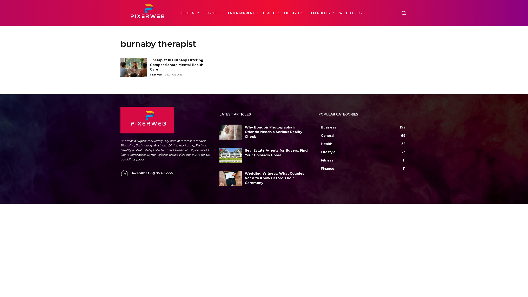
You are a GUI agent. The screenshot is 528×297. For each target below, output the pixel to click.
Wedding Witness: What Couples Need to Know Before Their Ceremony (274, 178)
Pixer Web (156, 74)
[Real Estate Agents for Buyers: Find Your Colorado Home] (230, 155)
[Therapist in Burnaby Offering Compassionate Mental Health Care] (133, 67)
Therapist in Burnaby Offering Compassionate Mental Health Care (176, 64)
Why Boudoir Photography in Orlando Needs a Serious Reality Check (273, 132)
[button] (404, 13)
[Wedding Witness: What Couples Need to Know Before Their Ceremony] (230, 178)
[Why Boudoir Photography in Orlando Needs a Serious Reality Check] (230, 132)
